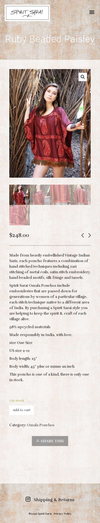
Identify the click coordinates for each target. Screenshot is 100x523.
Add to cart (21, 410)
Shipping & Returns (54, 499)
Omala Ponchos (40, 425)
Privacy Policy (63, 513)
